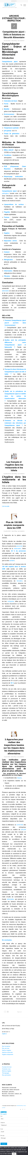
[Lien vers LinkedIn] (20, 1109)
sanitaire (12, 560)
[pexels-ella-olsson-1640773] (14, 734)
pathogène (5, 193)
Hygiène (6, 233)
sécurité (23, 829)
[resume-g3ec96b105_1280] (14, 517)
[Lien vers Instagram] (23, 1109)
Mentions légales (6, 1071)
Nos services (5, 1048)
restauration (17, 548)
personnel (19, 546)
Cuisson (7, 252)
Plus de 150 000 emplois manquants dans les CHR (14, 525)
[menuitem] (20, 5)
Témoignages (5, 1073)
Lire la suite (5, 506)
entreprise (11, 601)
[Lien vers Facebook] (25, 1109)
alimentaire (5, 291)
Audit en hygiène (6, 1050)
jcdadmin (22, 40)
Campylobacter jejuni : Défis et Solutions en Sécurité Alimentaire (14, 34)
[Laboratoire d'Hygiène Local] (11, 5)
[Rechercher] (20, 5)
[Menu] (24, 5)
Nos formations (6, 1046)
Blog (15, 40)
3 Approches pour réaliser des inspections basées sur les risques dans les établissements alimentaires (14, 746)
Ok (14, 1153)
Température (8, 128)
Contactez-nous (6, 1069)
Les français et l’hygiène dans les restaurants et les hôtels (14, 466)
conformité (19, 825)
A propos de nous (6, 1067)
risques (19, 778)
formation (20, 581)
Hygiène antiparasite (7, 1054)
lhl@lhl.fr (4, 1034)
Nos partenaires (6, 1075)
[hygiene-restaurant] (14, 456)
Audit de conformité (7, 1052)
